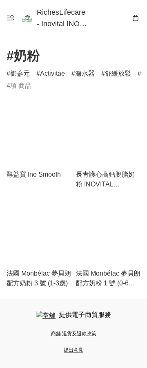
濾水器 (85, 73)
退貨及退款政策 (79, 334)
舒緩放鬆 (118, 73)
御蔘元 (20, 73)
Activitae (52, 73)
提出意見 (73, 350)
